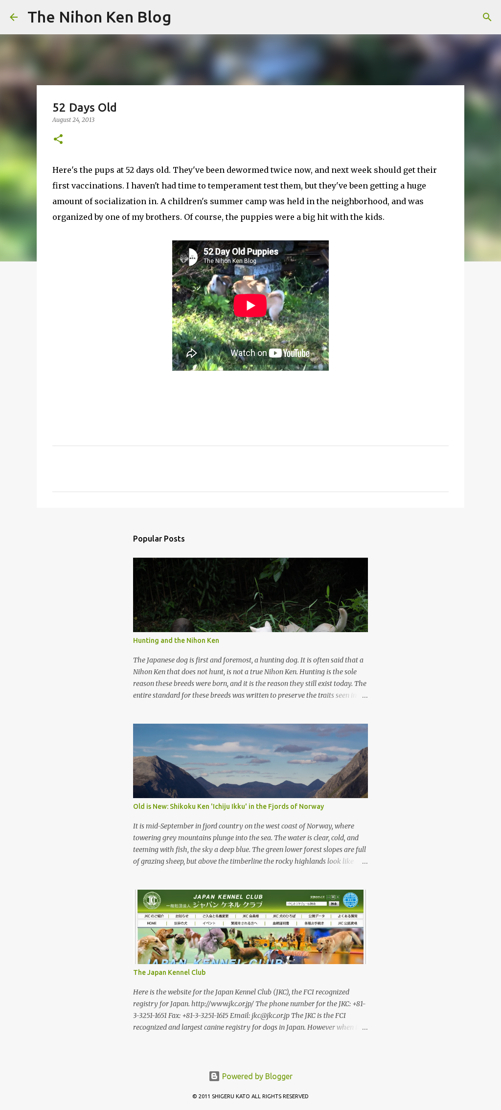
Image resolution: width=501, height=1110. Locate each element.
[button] (58, 139)
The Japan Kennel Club (169, 972)
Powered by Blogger (256, 1076)
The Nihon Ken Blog (99, 16)
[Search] (185, 17)
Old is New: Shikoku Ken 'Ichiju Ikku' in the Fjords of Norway (228, 806)
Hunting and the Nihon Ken (176, 640)
